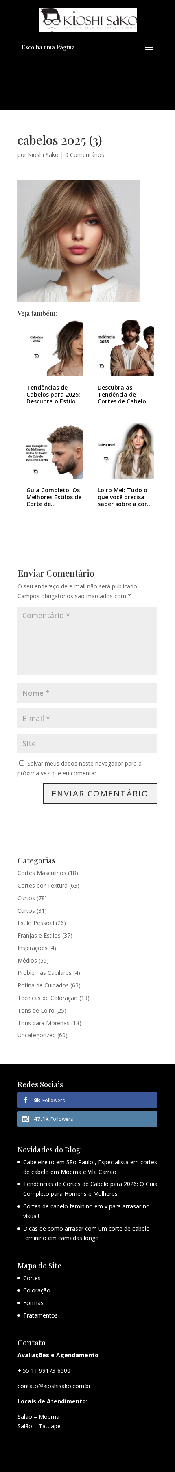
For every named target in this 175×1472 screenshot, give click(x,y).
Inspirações (33, 948)
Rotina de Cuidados (43, 985)
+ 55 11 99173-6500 (44, 1370)
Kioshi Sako (43, 155)
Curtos (26, 898)
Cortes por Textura (43, 885)
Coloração (36, 1290)
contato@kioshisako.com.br (54, 1386)
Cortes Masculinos (42, 873)
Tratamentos (40, 1315)
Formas (33, 1303)
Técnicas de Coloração (48, 998)
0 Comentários (84, 155)
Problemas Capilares (45, 972)
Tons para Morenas (44, 1023)
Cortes (32, 1278)
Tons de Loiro (36, 1010)
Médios (27, 960)
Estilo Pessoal (36, 923)
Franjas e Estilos (39, 935)
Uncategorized (37, 1035)
